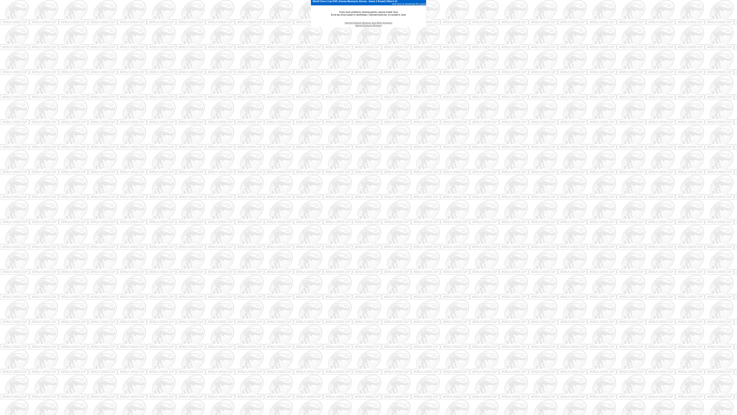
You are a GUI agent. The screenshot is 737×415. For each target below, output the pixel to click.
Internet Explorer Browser (368, 25)
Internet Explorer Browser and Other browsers (368, 23)
